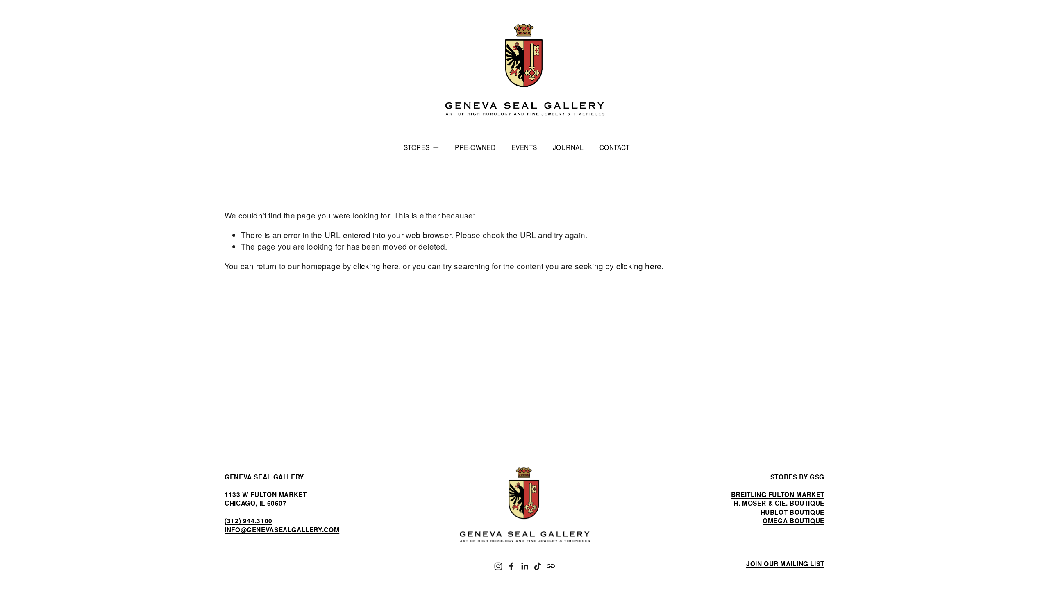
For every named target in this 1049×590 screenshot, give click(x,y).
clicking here (375, 265)
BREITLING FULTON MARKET (777, 494)
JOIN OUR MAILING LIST (785, 564)
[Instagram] (498, 566)
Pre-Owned (475, 147)
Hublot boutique (792, 512)
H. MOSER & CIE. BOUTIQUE (778, 503)
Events (524, 147)
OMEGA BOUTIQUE (793, 521)
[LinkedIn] (524, 566)
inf (282, 530)
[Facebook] (511, 566)
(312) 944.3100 (248, 521)
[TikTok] (538, 566)
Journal (568, 147)
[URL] (551, 566)
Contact (614, 147)
